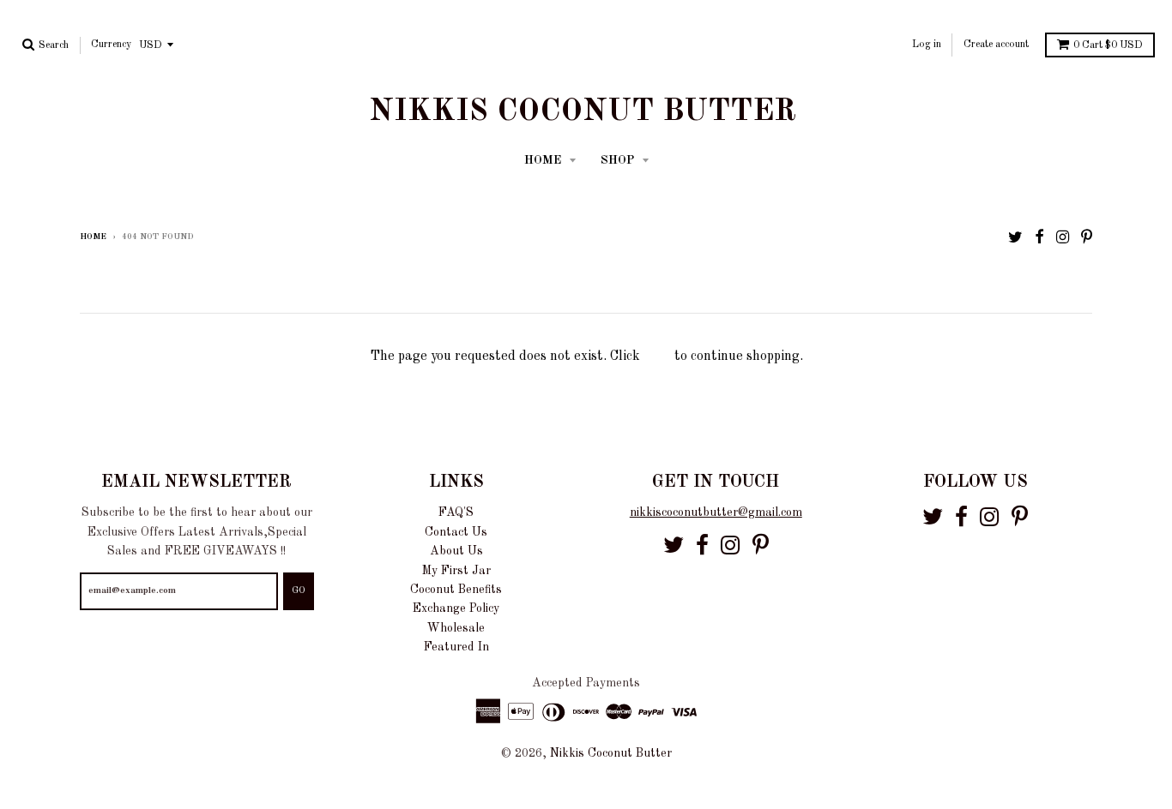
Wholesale (456, 628)
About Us (456, 551)
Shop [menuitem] (619, 160)
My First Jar (456, 571)
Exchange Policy (456, 608)
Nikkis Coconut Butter (582, 112)
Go (298, 591)
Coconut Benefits (456, 590)
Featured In (456, 647)
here (657, 356)
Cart (1108, 45)
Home (93, 236)
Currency (111, 44)
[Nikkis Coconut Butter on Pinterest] (1086, 237)
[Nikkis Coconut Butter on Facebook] (1039, 237)
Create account (996, 44)
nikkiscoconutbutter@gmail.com (716, 512)
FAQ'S (456, 512)
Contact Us (456, 532)
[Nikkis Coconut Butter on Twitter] (1015, 237)
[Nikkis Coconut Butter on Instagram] (1062, 237)
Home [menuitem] (544, 160)
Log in (926, 44)
